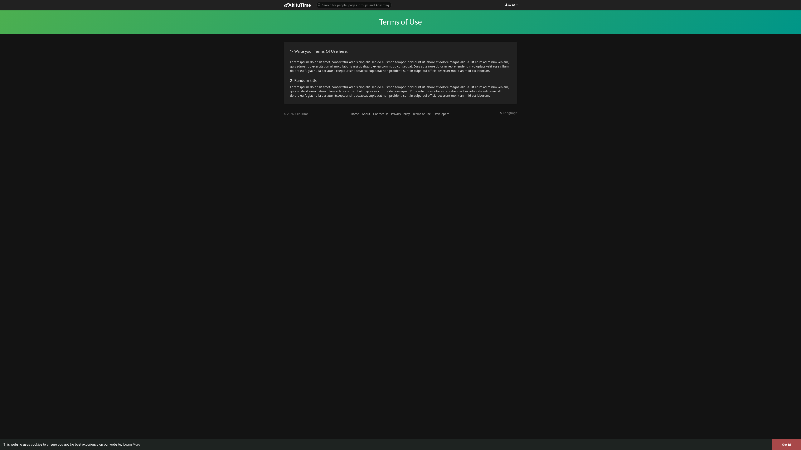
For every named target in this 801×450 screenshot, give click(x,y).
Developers (441, 114)
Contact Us (380, 114)
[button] (354, 4)
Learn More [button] (131, 444)
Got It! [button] (786, 444)
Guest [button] (511, 4)
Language (510, 112)
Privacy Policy (400, 114)
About (366, 114)
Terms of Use (422, 114)
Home (355, 114)
